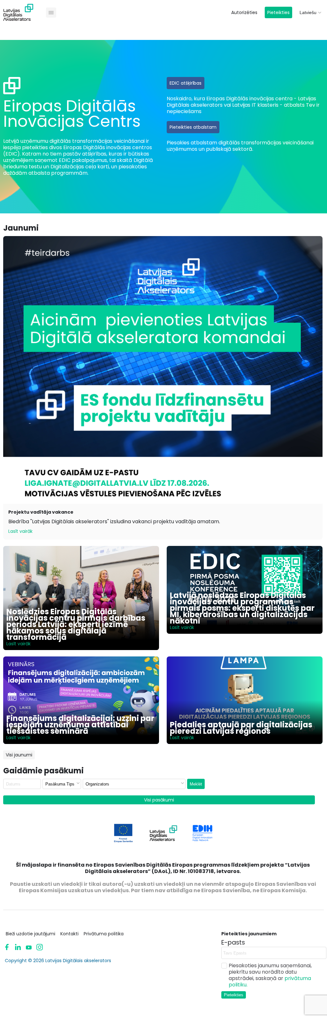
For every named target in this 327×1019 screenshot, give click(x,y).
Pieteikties (278, 12)
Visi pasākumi (159, 800)
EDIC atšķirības (186, 83)
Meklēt (196, 784)
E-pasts (233, 942)
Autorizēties (244, 12)
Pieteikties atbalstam (193, 127)
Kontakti (69, 934)
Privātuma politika (104, 934)
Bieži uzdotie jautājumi (30, 934)
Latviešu (308, 12)
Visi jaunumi (19, 755)
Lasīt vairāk (20, 531)
